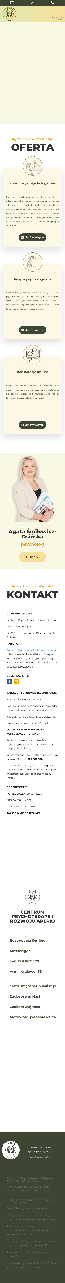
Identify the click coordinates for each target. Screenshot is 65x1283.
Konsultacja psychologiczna (32, 183)
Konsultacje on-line (32, 372)
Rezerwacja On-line (27, 940)
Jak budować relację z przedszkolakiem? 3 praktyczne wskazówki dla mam (28, 1230)
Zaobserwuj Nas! (25, 996)
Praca (25, 1190)
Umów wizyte (34, 237)
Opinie (46, 1186)
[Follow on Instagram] (16, 681)
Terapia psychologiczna (32, 279)
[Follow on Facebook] (9, 681)
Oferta (37, 1186)
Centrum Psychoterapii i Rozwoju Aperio (31, 650)
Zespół (28, 1186)
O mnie (32, 557)
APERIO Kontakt (40, 1190)
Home (10, 1186)
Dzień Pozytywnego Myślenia (27, 1208)
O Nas (19, 1186)
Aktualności (14, 1190)
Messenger (20, 951)
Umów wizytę (34, 111)
